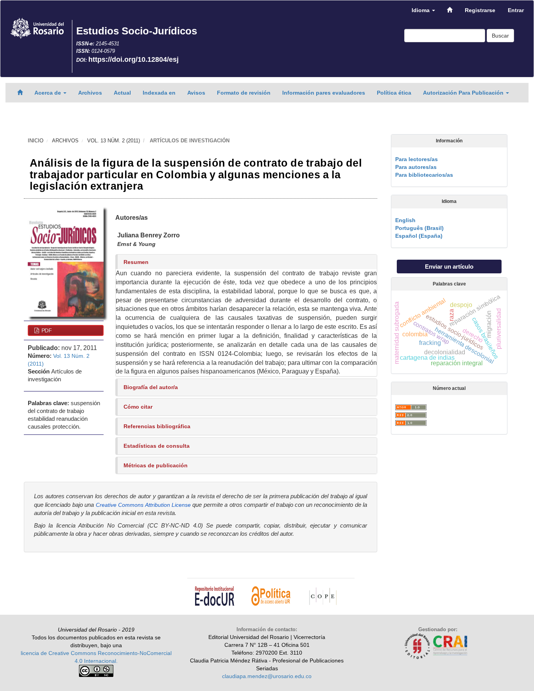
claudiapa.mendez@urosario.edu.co (267, 676)
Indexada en (159, 93)
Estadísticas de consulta (157, 446)
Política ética (394, 93)
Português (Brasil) (419, 228)
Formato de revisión (244, 93)
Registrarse (480, 10)
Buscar (500, 35)
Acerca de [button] (48, 93)
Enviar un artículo (449, 266)
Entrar (516, 10)
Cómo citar (138, 407)
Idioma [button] (421, 10)
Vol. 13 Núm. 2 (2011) (113, 141)
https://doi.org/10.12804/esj (133, 59)
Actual (122, 93)
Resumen (136, 262)
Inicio (35, 141)
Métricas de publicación (156, 465)
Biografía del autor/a (151, 387)
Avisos (196, 93)
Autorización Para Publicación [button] (464, 93)
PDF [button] (46, 330)
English (405, 220)
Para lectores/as (416, 159)
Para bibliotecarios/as (424, 175)
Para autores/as (416, 167)
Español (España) (419, 236)
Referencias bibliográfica (157, 426)
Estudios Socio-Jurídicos (136, 31)
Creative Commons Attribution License (143, 505)
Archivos (90, 93)
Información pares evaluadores (323, 93)
